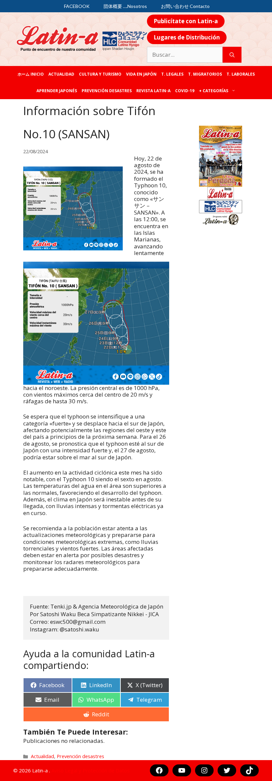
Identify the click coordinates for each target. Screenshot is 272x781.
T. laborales (241, 74)
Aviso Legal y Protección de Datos (90, 770)
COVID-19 (184, 91)
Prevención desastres (107, 91)
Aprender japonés (56, 91)
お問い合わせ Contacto (185, 6)
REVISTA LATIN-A (153, 91)
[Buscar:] (185, 55)
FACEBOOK (77, 6)
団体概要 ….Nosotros (125, 6)
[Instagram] (204, 770)
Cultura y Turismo (100, 74)
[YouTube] (181, 770)
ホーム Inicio (31, 74)
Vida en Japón (141, 74)
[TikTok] (249, 770)
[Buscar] (232, 55)
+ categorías (213, 91)
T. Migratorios (205, 74)
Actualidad (61, 74)
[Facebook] (159, 770)
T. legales (172, 74)
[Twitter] (227, 770)
